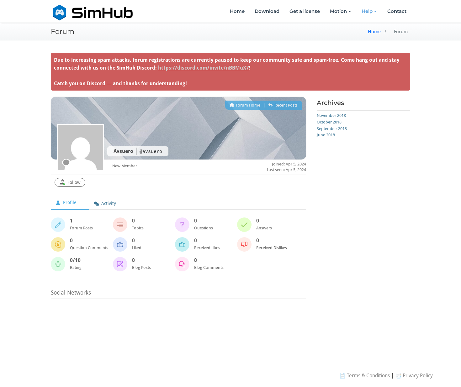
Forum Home (247, 105)
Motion (338, 11)
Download (267, 11)
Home (237, 11)
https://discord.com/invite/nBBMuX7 (203, 68)
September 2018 (332, 128)
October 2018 (329, 122)
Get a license (304, 11)
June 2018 (326, 135)
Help (367, 11)
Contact (396, 11)
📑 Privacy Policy (414, 376)
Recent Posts (285, 105)
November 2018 (331, 115)
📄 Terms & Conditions (364, 376)
